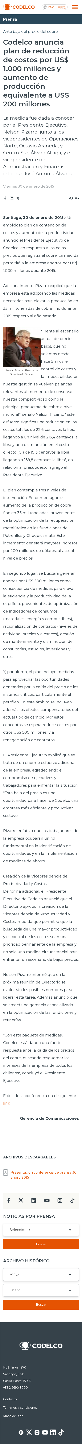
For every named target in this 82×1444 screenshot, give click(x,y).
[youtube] (47, 1202)
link (6, 1103)
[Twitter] (18, 198)
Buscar (41, 1244)
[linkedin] (33, 1202)
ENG (51, 7)
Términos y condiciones (20, 1408)
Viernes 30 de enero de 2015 (28, 186)
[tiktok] (72, 1202)
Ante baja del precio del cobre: (30, 31)
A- (77, 198)
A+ (71, 198)
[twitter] (21, 1202)
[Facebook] (5, 198)
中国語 (62, 7)
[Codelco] (19, 7)
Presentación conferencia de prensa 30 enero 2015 (44, 1174)
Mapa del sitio (13, 1416)
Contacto (10, 1399)
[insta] (59, 1202)
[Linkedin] (11, 198)
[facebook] (8, 1202)
